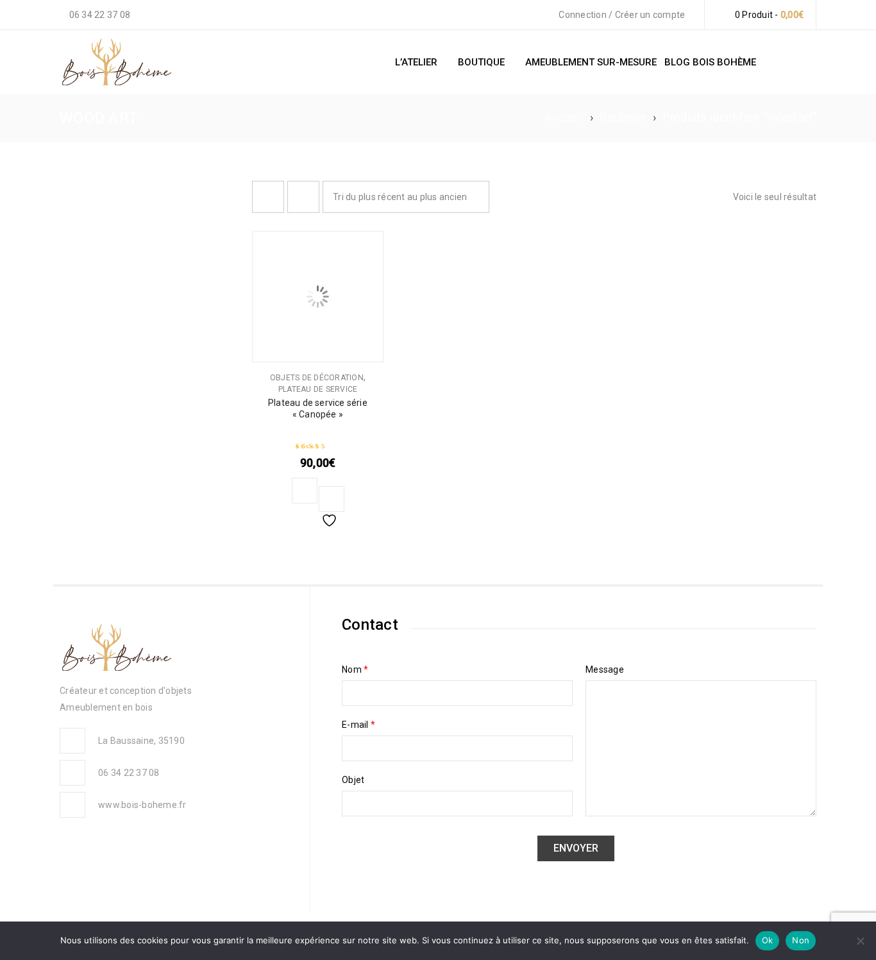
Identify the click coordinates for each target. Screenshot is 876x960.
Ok (767, 940)
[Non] (860, 940)
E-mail (358, 725)
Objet (353, 780)
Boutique (623, 117)
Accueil (564, 117)
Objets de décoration (317, 377)
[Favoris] (331, 499)
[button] (304, 490)
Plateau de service (318, 389)
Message (604, 669)
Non (800, 940)
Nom (355, 669)
